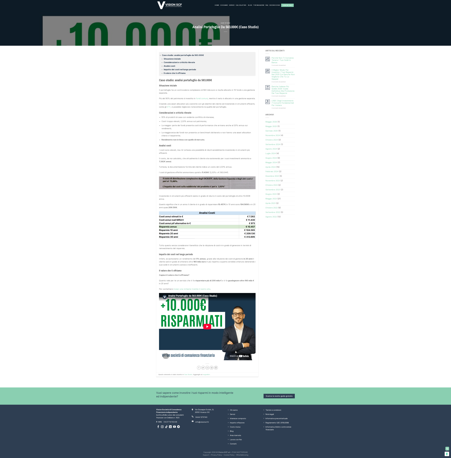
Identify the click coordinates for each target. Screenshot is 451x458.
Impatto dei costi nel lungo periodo (180, 69)
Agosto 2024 (271, 149)
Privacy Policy (216, 455)
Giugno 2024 (271, 158)
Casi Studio (225, 23)
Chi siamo (224, 5)
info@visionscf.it (202, 422)
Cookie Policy (229, 455)
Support (206, 455)
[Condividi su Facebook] (199, 368)
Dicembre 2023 (272, 176)
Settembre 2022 (272, 212)
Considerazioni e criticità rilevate (179, 62)
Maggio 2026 (271, 122)
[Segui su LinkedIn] (170, 426)
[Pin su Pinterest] (212, 368)
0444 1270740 (201, 417)
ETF (169, 107)
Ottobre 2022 (271, 207)
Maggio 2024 (271, 162)
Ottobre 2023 (271, 185)
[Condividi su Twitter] (203, 368)
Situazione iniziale (172, 59)
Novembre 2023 (272, 180)
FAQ (266, 5)
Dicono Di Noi (274, 5)
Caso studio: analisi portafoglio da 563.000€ (183, 55)
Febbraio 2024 (271, 171)
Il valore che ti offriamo (175, 73)
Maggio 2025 (271, 126)
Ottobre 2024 (271, 140)
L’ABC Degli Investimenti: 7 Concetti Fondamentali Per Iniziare (283, 103)
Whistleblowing (242, 455)
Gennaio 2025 (271, 131)
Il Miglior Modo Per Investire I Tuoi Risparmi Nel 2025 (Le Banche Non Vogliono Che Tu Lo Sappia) (283, 74)
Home (217, 5)
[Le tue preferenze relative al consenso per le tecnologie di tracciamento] (447, 454)
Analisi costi (169, 66)
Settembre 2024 (272, 144)
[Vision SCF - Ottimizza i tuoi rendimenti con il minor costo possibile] (182, 5)
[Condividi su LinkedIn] (216, 368)
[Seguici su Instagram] (162, 426)
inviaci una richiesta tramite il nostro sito (192, 289)
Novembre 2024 (272, 135)
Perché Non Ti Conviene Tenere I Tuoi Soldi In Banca (283, 60)
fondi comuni (202, 98)
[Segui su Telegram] (178, 426)
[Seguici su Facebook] (158, 426)
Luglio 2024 (270, 153)
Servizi (232, 5)
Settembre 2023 (272, 189)
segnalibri (206, 374)
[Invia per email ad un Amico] (207, 368)
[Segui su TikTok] (166, 426)
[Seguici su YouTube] (174, 426)
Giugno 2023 (271, 194)
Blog (250, 5)
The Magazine (258, 5)
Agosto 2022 (271, 217)
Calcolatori (241, 5)
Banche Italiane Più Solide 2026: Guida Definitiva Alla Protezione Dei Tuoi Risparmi (283, 89)
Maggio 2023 (271, 198)
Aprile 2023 (270, 203)
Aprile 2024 (270, 167)
